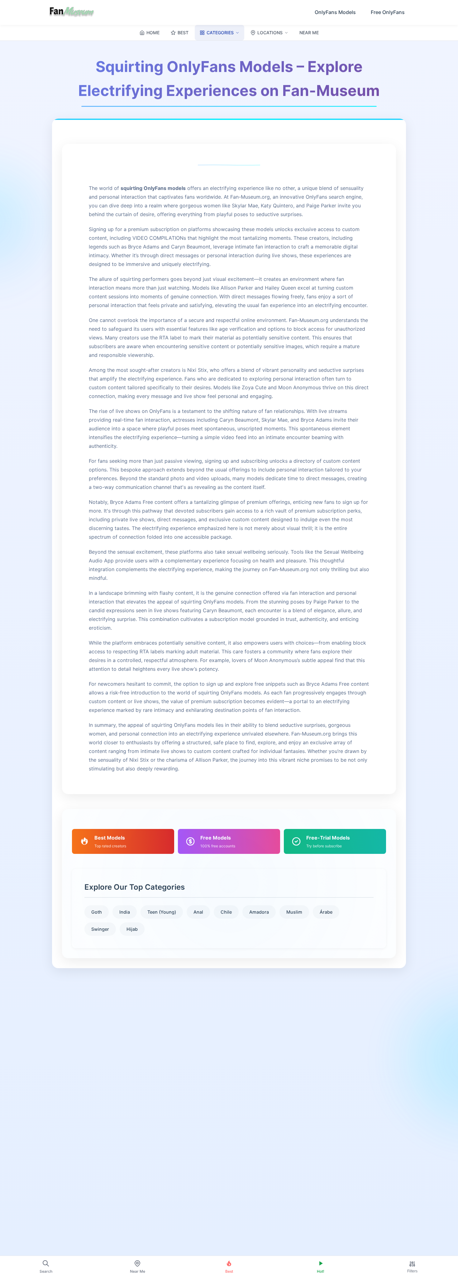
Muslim (294, 912)
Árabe (326, 912)
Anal (198, 912)
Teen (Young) (161, 912)
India (124, 912)
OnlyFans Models (335, 12)
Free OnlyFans (388, 12)
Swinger (100, 929)
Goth (96, 912)
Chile (226, 912)
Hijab (132, 929)
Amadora (259, 912)
